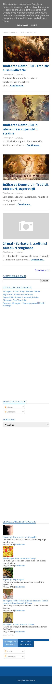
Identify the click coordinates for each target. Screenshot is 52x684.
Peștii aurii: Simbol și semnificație (18, 294)
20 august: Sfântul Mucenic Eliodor (18, 624)
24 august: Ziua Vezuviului (14, 300)
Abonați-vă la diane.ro (10, 643)
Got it (34, 25)
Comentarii (11, 412)
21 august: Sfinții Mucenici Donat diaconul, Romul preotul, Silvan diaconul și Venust (25, 602)
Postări (9, 407)
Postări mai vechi (42, 270)
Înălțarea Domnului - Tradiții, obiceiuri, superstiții (26, 187)
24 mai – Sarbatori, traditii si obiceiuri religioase (25, 245)
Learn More (22, 25)
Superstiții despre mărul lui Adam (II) (19, 537)
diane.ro (32, 681)
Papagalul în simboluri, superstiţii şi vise (20, 297)
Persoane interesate (25, 643)
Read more (20, 544)
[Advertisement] (24, 353)
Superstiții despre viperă (13, 579)
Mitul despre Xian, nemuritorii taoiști (19, 558)
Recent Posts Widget (8, 635)
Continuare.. (17, 85)
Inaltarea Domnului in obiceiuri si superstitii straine (20, 129)
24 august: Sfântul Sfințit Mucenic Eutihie (21, 291)
